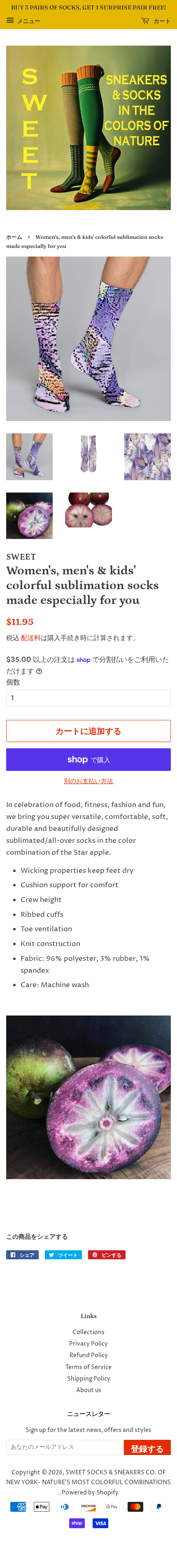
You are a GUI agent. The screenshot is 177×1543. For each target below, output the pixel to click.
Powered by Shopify (90, 1493)
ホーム (14, 237)
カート (161, 21)
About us (88, 1390)
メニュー (28, 21)
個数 (13, 682)
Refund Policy (89, 1355)
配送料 (31, 638)
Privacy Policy (88, 1344)
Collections (88, 1332)
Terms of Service (88, 1367)
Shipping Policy (88, 1379)
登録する (147, 1449)
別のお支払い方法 (88, 781)
